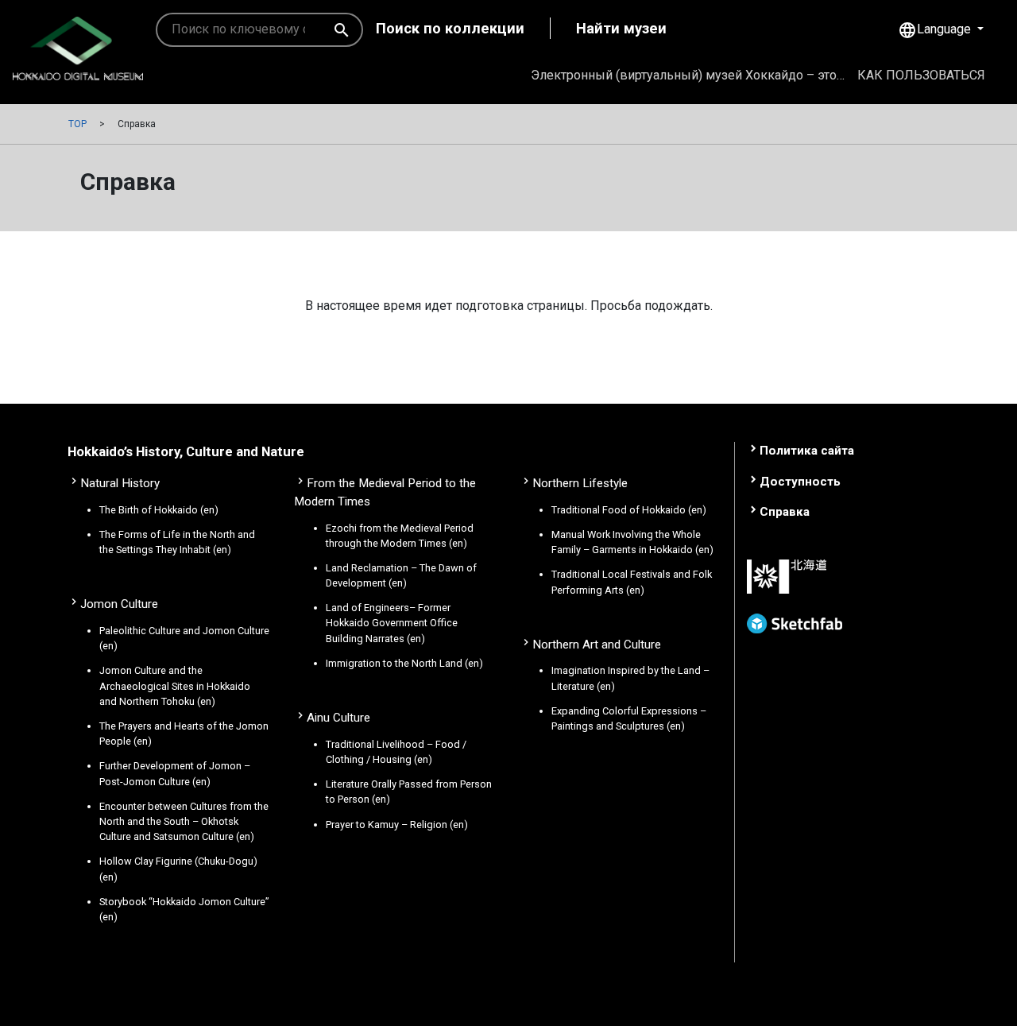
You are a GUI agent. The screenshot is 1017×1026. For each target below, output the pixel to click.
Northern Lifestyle (580, 483)
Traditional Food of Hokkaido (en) (628, 510)
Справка (785, 512)
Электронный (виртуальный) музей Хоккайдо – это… (688, 75)
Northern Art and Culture (596, 644)
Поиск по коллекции (450, 28)
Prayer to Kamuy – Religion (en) (397, 824)
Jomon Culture (119, 604)
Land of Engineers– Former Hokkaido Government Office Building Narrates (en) (392, 623)
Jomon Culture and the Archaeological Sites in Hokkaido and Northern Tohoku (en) (174, 685)
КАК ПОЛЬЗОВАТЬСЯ (921, 75)
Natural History (120, 483)
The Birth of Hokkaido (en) (158, 510)
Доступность (800, 481)
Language (936, 30)
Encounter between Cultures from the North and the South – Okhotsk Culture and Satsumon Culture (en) (184, 821)
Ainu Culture (338, 717)
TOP (77, 124)
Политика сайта (807, 450)
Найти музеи (621, 28)
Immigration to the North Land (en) (404, 663)
